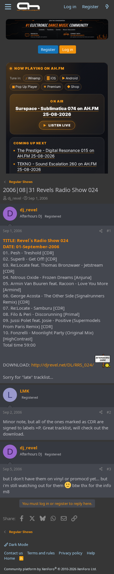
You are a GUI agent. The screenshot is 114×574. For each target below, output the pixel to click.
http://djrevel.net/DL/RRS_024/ (62, 365)
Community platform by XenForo (50, 569)
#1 (109, 230)
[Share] (101, 231)
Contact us (13, 553)
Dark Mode (18, 544)
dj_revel (14, 198)
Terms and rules (41, 553)
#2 (109, 412)
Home (9, 558)
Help (91, 553)
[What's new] (107, 6)
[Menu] (8, 7)
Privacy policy (70, 553)
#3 (109, 469)
